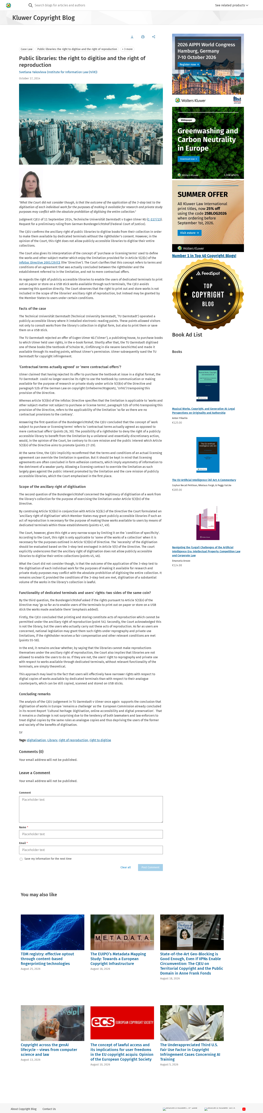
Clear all (126, 867)
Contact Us (49, 1109)
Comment (25, 792)
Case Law (26, 49)
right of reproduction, (74, 740)
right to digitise (100, 740)
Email (23, 843)
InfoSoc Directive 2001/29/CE (39, 262)
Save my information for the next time (48, 858)
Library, (52, 740)
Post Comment (150, 867)
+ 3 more (127, 49)
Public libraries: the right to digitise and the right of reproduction (77, 49)
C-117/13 (154, 219)
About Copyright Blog (23, 1109)
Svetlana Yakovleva (32, 72)
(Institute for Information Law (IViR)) (72, 72)
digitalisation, (37, 740)
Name (23, 827)
